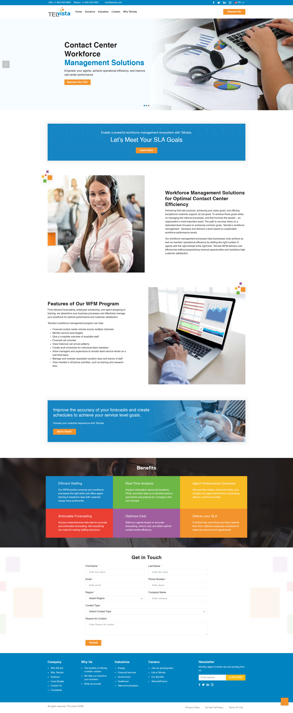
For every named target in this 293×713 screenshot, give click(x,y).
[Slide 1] (146, 105)
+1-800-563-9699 (62, 3)
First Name (92, 566)
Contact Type (93, 605)
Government (124, 677)
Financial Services (127, 672)
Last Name (155, 566)
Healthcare (123, 681)
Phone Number (157, 579)
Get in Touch (64, 432)
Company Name (157, 592)
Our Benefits (157, 677)
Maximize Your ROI (77, 82)
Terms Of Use (236, 707)
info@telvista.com (113, 3)
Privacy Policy (192, 707)
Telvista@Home (159, 681)
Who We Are (57, 668)
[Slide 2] (148, 105)
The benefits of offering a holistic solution (95, 670)
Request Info (234, 12)
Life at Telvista (158, 672)
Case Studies (57, 681)
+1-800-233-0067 (90, 3)
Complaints (56, 690)
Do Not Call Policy (214, 707)
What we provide (92, 684)
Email (89, 579)
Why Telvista (130, 12)
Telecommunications (128, 686)
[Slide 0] (144, 105)
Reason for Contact (95, 619)
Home (78, 12)
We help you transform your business (95, 678)
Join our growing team (162, 668)
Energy (121, 668)
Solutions (90, 12)
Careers (116, 12)
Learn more (147, 150)
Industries (103, 12)
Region (90, 592)
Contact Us (56, 686)
